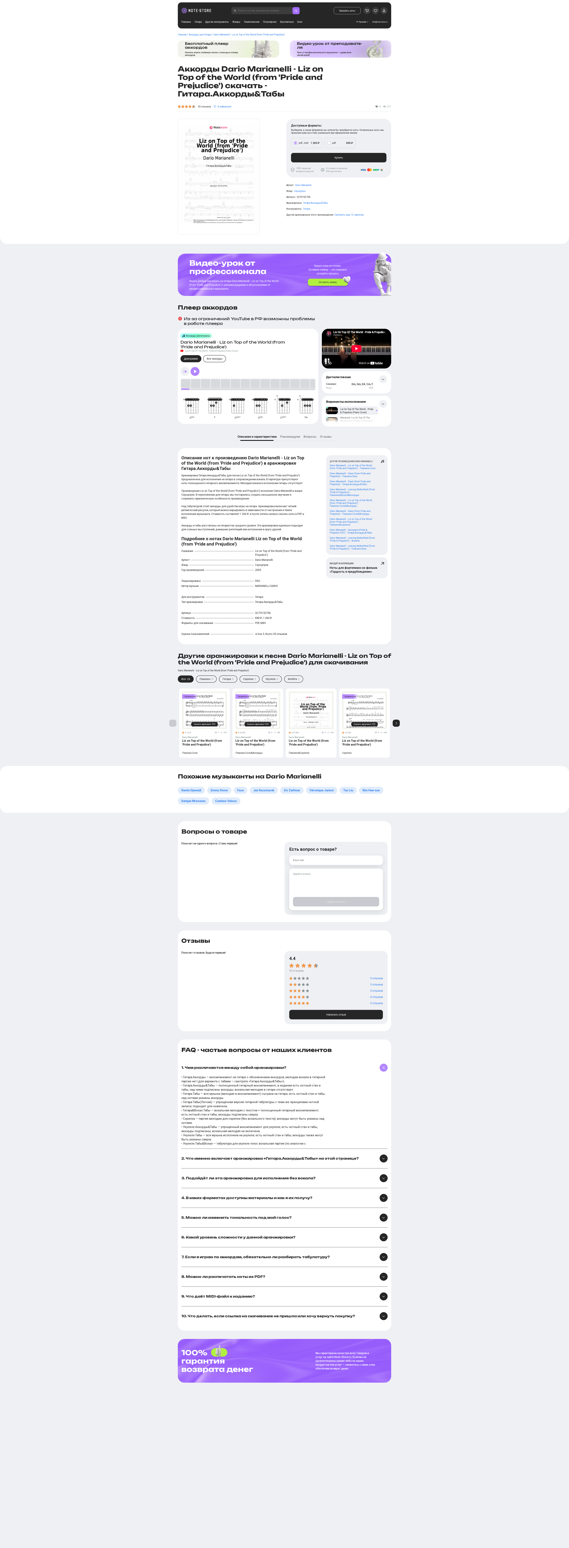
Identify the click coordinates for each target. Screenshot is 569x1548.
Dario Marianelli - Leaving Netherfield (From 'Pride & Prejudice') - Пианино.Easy (352, 547)
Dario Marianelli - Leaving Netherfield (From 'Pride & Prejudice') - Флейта (352, 539)
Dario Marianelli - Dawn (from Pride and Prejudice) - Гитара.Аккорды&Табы (350, 483)
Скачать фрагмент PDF (204, 724)
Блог (300, 21)
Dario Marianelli (303, 185)
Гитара (198, 21)
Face (240, 790)
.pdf (334, 142)
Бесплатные (287, 21)
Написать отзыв (336, 1014)
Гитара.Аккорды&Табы (315, 203)
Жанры (236, 21)
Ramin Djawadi (191, 790)
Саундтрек (300, 191)
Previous (172, 723)
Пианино (186, 21)
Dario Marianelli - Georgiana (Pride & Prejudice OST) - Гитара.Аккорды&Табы (351, 531)
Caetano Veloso (226, 801)
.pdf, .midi (303, 142)
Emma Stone (219, 790)
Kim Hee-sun (371, 790)
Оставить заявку (328, 282)
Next (396, 723)
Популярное (269, 21)
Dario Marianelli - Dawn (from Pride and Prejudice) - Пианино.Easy (350, 475)
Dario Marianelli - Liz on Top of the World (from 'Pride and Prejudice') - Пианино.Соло (352, 467)
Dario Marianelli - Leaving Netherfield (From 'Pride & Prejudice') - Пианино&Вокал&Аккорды (352, 492)
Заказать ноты (347, 10)
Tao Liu (348, 790)
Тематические (251, 21)
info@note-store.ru (380, 22)
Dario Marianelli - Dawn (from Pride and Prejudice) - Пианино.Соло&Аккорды (350, 512)
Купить (339, 157)
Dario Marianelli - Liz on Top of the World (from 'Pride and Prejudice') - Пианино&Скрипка (351, 522)
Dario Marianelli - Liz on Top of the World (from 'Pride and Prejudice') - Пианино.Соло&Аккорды (351, 503)
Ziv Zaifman (292, 790)
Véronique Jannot (322, 790)
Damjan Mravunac (193, 801)
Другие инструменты (217, 21)
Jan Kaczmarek (263, 790)
